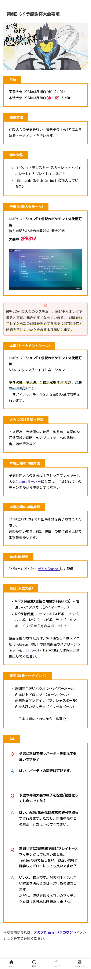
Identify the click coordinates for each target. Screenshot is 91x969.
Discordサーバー (28, 481)
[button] (81, 702)
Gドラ (30, 650)
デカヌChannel (49, 569)
